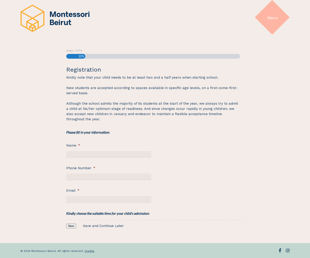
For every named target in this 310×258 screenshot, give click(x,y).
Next (71, 226)
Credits (89, 251)
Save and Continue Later (103, 226)
